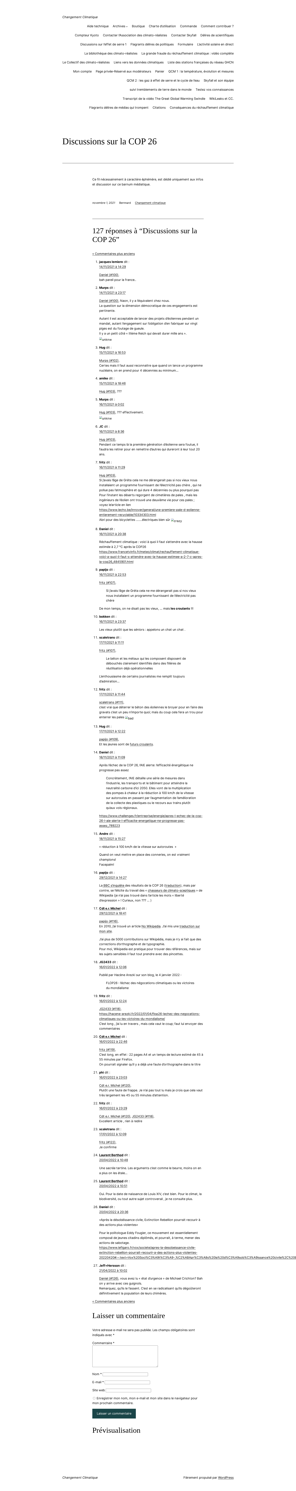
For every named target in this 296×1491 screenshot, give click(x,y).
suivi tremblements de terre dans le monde (161, 89)
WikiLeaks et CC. (221, 98)
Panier (159, 71)
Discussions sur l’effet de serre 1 (103, 44)
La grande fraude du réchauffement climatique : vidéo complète (187, 53)
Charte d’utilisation (162, 26)
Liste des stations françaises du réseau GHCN (201, 62)
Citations (159, 107)
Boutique (138, 26)
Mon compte (82, 71)
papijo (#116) (108, 921)
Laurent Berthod (111, 1155)
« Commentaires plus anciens (113, 254)
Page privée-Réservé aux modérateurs (123, 71)
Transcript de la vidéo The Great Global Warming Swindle (164, 98)
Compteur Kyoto (87, 35)
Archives (119, 26)
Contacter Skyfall (183, 35)
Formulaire (185, 44)
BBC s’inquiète (114, 885)
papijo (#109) (108, 739)
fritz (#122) (107, 1142)
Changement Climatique (80, 17)
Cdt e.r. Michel (110, 908)
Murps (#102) (109, 360)
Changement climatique (150, 202)
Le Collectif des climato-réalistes (86, 62)
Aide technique (98, 26)
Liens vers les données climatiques (139, 62)
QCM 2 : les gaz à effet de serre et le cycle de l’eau (163, 80)
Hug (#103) (107, 391)
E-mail (98, 1382)
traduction (172, 885)
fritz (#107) (107, 582)
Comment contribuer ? (217, 26)
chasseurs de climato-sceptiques (171, 890)
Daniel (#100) (108, 275)
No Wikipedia (151, 926)
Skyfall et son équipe (219, 80)
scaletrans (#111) (111, 702)
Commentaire (103, 1343)
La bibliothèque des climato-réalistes (110, 53)
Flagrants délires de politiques (152, 44)
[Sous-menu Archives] (127, 26)
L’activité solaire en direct (215, 44)
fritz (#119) (107, 1049)
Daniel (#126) (108, 1278)
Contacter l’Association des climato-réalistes (135, 35)
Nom (97, 1374)
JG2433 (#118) (110, 1009)
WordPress (226, 1477)
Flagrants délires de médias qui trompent (119, 107)
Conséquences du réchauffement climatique (202, 107)
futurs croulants (141, 744)
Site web (98, 1390)
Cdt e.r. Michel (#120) (114, 1085)
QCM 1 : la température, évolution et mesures (201, 71)
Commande (188, 26)
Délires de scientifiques (217, 35)
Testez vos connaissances (215, 89)
